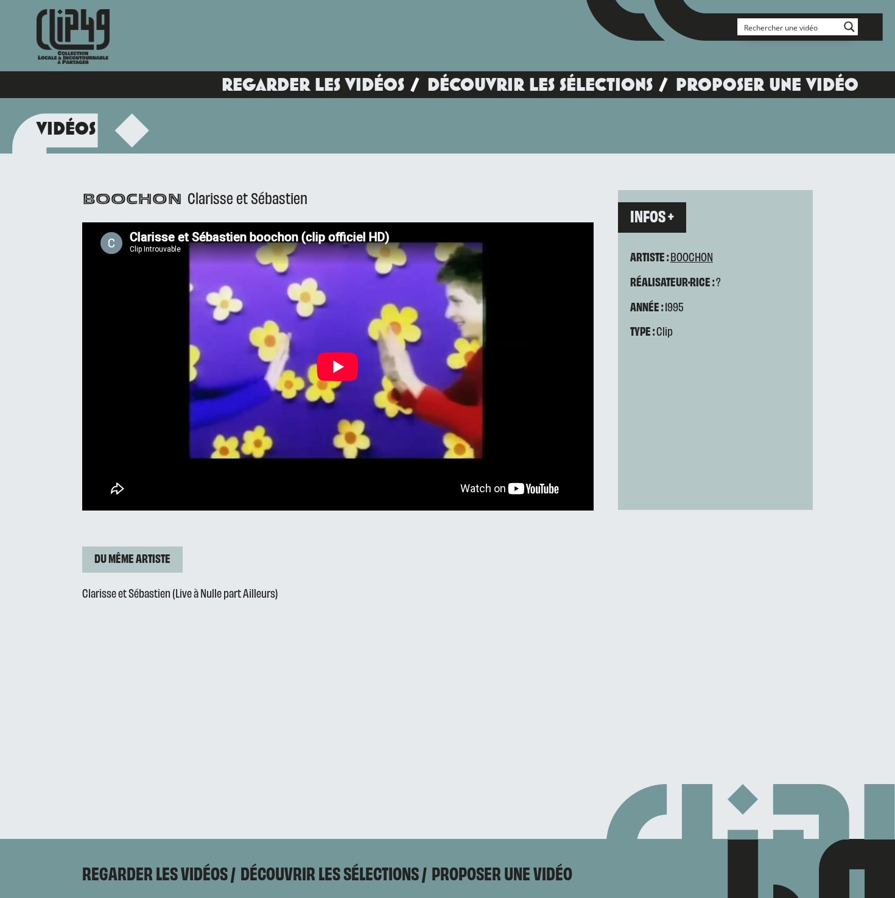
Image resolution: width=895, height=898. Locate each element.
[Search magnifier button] (849, 26)
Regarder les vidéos (313, 84)
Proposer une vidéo (767, 84)
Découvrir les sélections (540, 84)
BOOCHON (691, 256)
